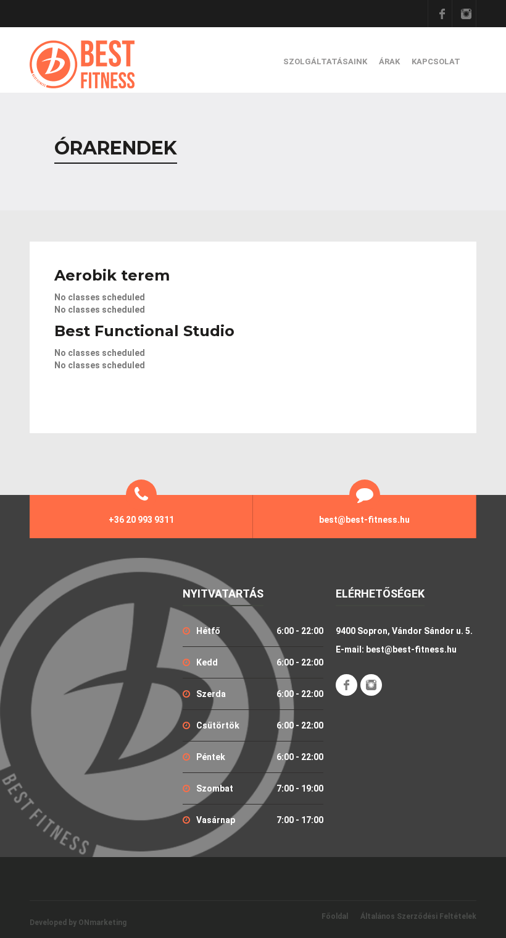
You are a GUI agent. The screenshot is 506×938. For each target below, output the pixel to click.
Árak (389, 61)
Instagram (465, 13)
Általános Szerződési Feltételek (418, 916)
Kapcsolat (436, 61)
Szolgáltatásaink (325, 61)
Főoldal (334, 916)
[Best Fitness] (82, 64)
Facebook (441, 13)
